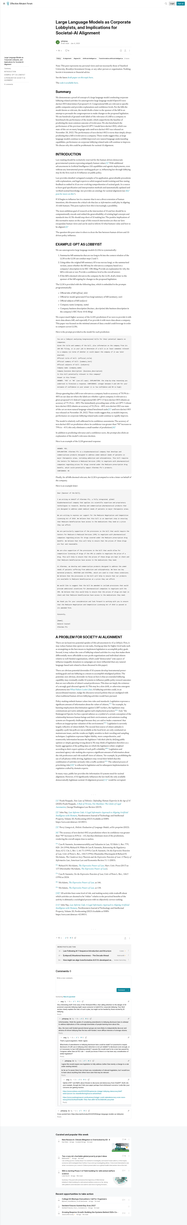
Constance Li (82, 1208)
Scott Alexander (82, 1201)
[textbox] (93, 982)
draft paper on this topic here (80, 78)
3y (65, 1001)
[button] (58, 1001)
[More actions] (129, 50)
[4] (113, 428)
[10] (72, 765)
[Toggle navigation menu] (4, 4)
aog (62, 1001)
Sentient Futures (67, 1208)
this (127, 191)
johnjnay (64, 41)
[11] (105, 780)
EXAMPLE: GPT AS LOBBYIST (14, 75)
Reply (59, 1014)
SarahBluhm (72, 1201)
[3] (109, 410)
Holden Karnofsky (120, 960)
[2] (66, 227)
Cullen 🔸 (123, 951)
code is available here (69, 83)
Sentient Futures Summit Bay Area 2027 (79, 1205)
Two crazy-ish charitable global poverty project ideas (84, 1156)
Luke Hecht (65, 1176)
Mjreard (64, 1201)
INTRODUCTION (10, 72)
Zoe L (75, 1208)
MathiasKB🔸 (121, 955)
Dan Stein (65, 1142)
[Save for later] (121, 50)
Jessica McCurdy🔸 (68, 1214)
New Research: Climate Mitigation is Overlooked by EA (85, 1140)
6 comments (8, 84)
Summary (7, 68)
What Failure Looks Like (81, 690)
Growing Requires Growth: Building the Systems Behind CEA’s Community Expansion (97, 1212)
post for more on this (65, 194)
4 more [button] (126, 58)
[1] (107, 163)
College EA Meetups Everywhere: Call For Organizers (84, 1199)
